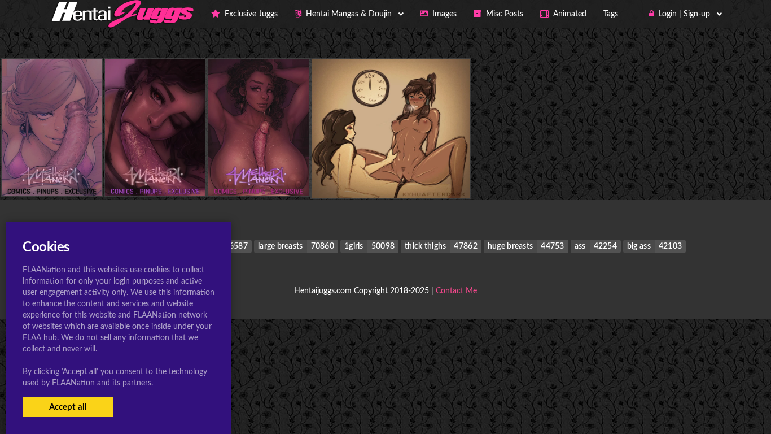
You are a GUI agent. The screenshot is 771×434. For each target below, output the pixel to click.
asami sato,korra (391, 175)
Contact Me (456, 291)
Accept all (68, 407)
